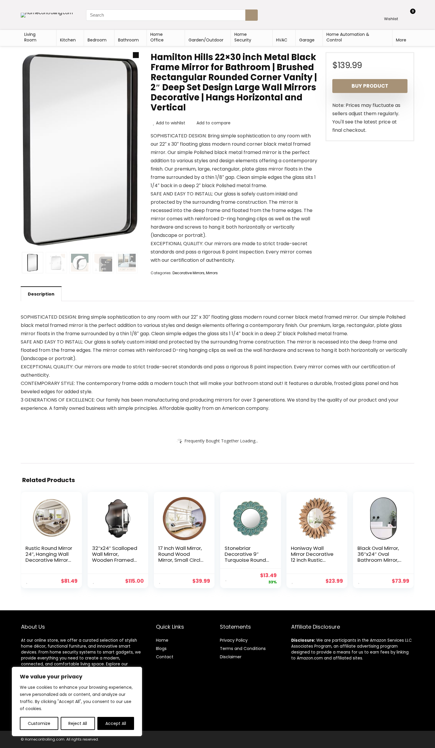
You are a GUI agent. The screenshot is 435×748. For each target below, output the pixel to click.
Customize (39, 723)
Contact (164, 657)
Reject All (77, 723)
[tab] (41, 293)
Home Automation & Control (347, 37)
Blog (160, 648)
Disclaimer (230, 657)
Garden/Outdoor (205, 40)
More (401, 40)
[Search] (251, 15)
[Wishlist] (391, 12)
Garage (307, 40)
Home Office (157, 37)
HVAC (281, 40)
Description (41, 294)
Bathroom (128, 40)
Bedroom (97, 40)
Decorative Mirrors (188, 272)
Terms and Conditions (243, 648)
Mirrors (212, 272)
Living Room (30, 37)
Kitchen (68, 40)
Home (162, 640)
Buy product (370, 85)
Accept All (115, 723)
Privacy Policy (234, 640)
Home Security (242, 37)
